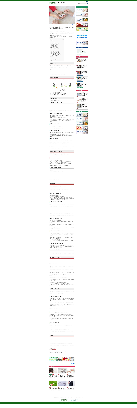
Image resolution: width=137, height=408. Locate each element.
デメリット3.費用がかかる (54, 59)
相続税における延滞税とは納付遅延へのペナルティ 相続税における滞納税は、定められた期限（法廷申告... (85, 105)
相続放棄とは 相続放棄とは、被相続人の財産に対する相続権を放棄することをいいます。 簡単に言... (85, 100)
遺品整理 (50, 374)
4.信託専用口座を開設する (54, 45)
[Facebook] (72, 24)
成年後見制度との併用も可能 (54, 55)
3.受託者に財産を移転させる (54, 44)
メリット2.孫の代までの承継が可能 (55, 51)
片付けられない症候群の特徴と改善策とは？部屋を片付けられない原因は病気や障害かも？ (84, 60)
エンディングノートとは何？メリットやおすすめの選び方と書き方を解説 (84, 66)
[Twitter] (70, 24)
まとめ (51, 60)
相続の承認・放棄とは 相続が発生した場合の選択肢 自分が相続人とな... (70, 389)
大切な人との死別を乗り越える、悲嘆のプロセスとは (84, 84)
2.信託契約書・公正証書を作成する (55, 43)
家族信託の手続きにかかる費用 (54, 47)
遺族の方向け (79, 54)
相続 (52, 374)
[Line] (73, 24)
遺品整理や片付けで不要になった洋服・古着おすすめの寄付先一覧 (84, 72)
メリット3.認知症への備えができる (55, 52)
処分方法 (83, 51)
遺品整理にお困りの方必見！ (80, 87)
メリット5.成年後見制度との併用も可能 (55, 54)
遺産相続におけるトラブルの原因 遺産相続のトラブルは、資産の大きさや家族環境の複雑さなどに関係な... (85, 94)
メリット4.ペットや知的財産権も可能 (55, 53)
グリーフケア (79, 51)
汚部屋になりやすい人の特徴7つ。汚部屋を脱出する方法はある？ (84, 78)
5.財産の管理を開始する (54, 46)
